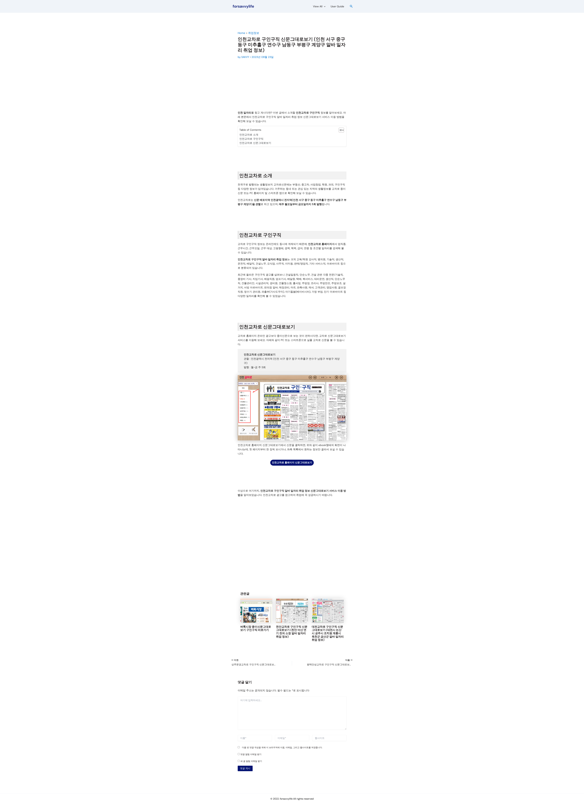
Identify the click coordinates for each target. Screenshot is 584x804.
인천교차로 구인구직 (251, 138)
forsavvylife (243, 6)
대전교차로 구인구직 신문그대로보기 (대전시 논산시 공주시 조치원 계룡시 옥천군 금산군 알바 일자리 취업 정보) (328, 633)
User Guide (337, 6)
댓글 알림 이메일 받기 (250, 754)
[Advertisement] (292, 85)
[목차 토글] (339, 130)
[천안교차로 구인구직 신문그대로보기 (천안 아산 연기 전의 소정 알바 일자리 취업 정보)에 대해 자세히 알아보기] (292, 610)
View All (317, 6)
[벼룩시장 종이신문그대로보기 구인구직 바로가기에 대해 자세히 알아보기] (256, 610)
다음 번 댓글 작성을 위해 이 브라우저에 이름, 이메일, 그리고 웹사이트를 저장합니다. (282, 747)
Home (241, 33)
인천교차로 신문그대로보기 (255, 143)
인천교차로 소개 (248, 134)
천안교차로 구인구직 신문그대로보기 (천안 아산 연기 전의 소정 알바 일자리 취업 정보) (291, 631)
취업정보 (253, 33)
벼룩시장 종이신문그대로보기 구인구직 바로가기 (255, 628)
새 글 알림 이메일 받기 (251, 761)
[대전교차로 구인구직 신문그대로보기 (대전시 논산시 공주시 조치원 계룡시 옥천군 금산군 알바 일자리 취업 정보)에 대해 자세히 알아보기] (328, 610)
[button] (323, 6)
